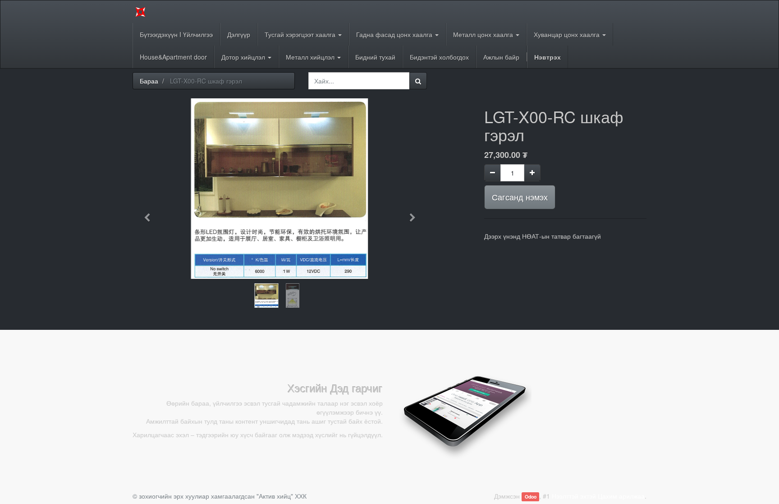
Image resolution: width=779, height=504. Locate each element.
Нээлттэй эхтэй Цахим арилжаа (598, 495)
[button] (150, 213)
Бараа (149, 80)
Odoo (530, 496)
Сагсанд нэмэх (520, 197)
